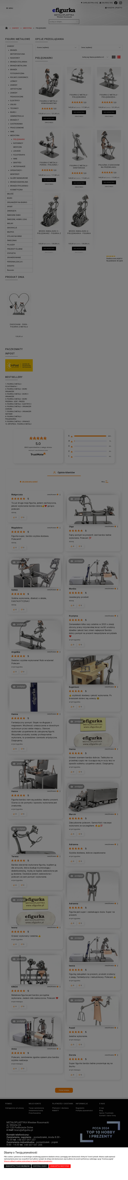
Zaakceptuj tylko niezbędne (18, 1166)
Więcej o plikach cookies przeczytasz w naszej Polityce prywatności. (28, 1161)
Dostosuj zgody (40, 1166)
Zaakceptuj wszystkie (59, 1166)
